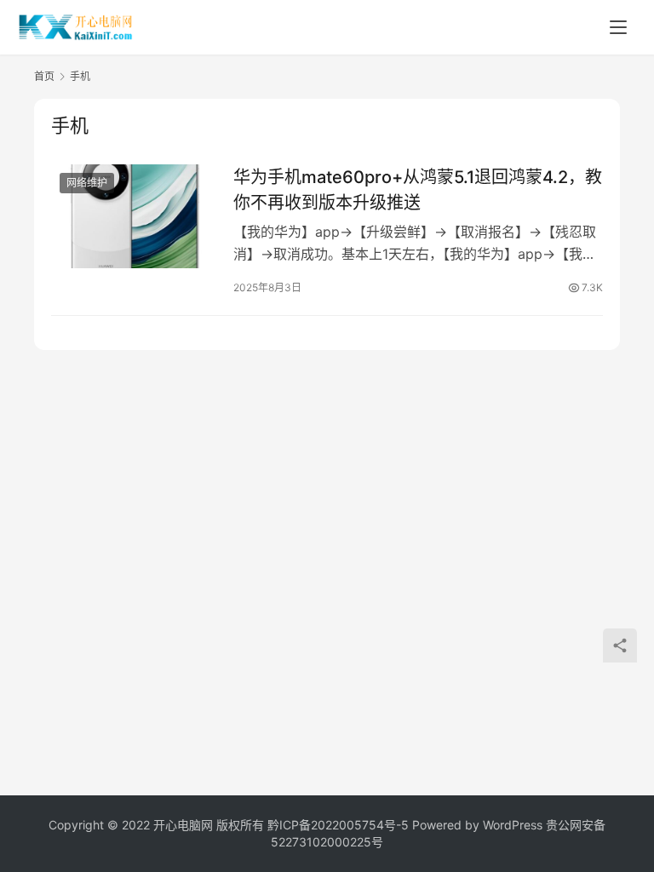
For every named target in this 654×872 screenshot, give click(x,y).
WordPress (512, 825)
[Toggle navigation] (618, 27)
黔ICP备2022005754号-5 (339, 825)
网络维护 (86, 182)
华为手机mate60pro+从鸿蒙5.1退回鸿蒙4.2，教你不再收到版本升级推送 (417, 189)
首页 (44, 76)
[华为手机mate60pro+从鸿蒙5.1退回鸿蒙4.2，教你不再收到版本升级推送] (133, 215)
